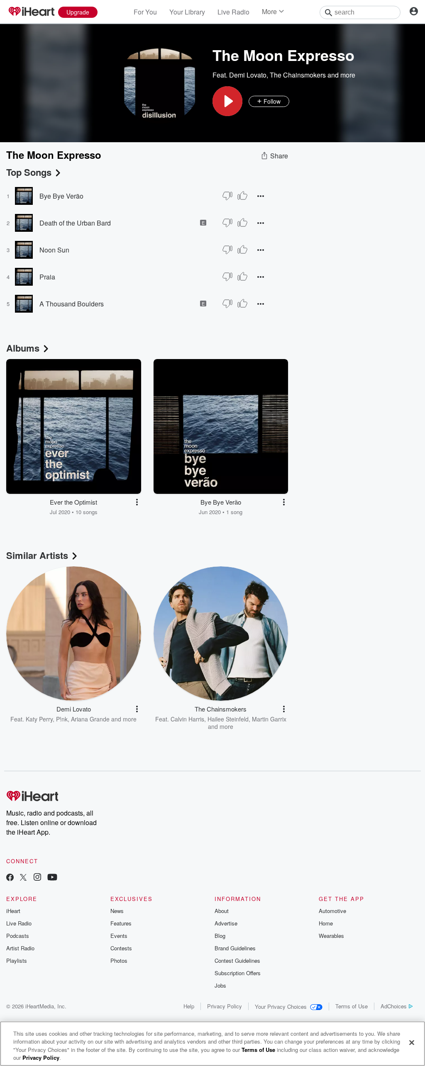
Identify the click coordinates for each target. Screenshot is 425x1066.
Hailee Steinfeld (228, 719)
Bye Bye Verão (61, 196)
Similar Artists (37, 555)
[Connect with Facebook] (10, 878)
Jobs (220, 985)
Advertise (226, 923)
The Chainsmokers (298, 75)
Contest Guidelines (237, 960)
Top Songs (28, 172)
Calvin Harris (187, 719)
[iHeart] (31, 12)
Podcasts (17, 936)
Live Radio (233, 12)
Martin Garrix (269, 719)
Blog (220, 936)
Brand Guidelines (235, 948)
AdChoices (394, 1006)
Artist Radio (20, 948)
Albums (22, 348)
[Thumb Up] (242, 195)
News (117, 911)
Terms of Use (351, 1006)
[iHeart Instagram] (37, 878)
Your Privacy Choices (281, 1006)
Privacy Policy (224, 1006)
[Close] (412, 1042)
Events (118, 936)
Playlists (16, 960)
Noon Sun (54, 250)
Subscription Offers (238, 973)
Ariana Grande (90, 719)
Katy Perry (39, 719)
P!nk (62, 719)
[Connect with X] (23, 878)
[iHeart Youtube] (52, 878)
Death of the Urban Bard (75, 223)
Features (121, 923)
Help (188, 1006)
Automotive (332, 911)
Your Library (187, 12)
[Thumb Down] (227, 195)
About (222, 911)
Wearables (331, 936)
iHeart (13, 911)
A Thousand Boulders (71, 303)
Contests (121, 948)
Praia (47, 277)
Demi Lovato (247, 75)
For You (145, 12)
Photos (118, 960)
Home (326, 923)
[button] (227, 101)
